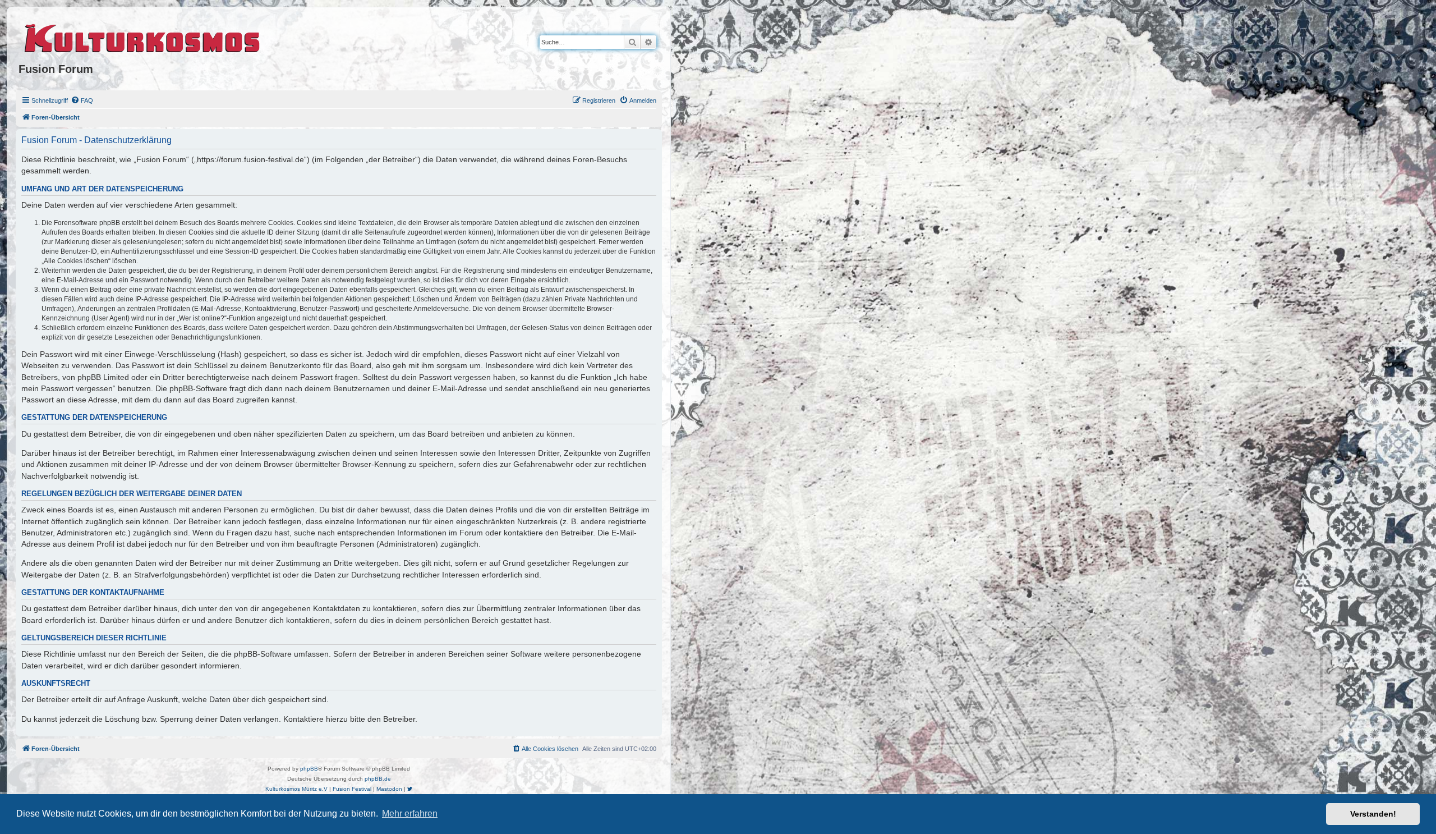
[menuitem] (82, 100)
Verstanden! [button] (1373, 813)
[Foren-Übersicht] (143, 36)
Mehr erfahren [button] (410, 813)
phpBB (309, 769)
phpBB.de (378, 779)
